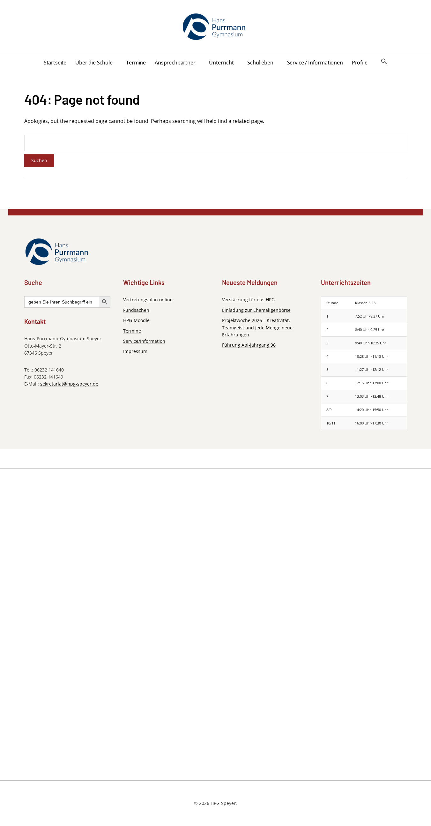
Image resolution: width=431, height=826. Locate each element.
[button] (384, 61)
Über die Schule (94, 62)
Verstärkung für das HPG (248, 300)
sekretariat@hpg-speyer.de (69, 384)
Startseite (55, 62)
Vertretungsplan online (148, 300)
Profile (360, 62)
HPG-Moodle (136, 320)
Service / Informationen (315, 62)
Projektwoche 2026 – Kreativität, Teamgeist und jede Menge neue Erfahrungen (257, 327)
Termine (136, 62)
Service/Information (144, 341)
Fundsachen (136, 310)
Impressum (135, 351)
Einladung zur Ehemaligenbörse (256, 310)
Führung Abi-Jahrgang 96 (249, 345)
